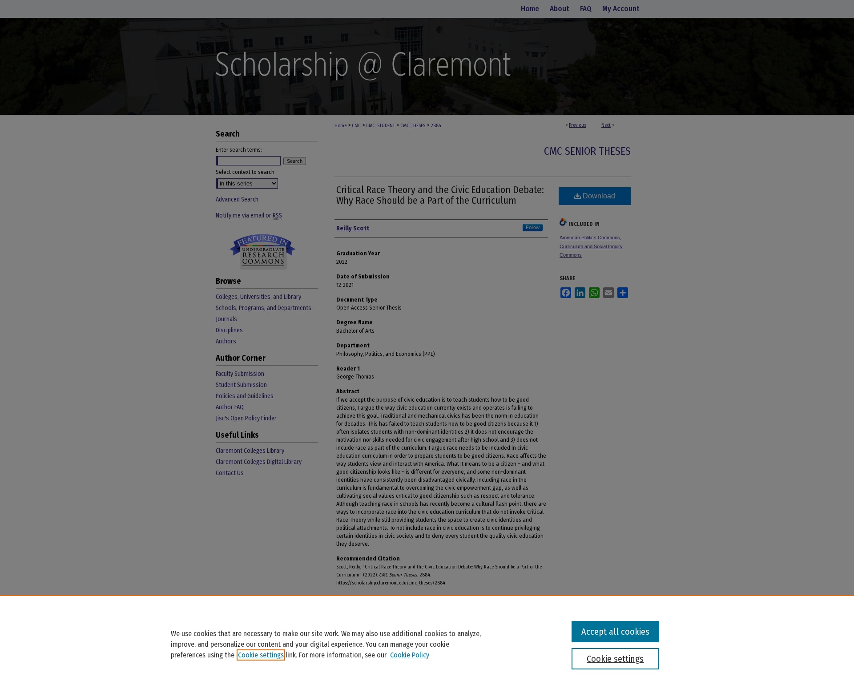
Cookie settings (261, 655)
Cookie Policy (409, 655)
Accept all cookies (615, 631)
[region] (427, 644)
